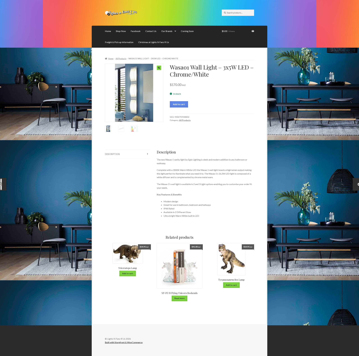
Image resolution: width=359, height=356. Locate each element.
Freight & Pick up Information (119, 42)
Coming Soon (187, 31)
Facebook (136, 31)
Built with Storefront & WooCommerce (123, 342)
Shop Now (121, 31)
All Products (121, 58)
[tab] (127, 154)
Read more (179, 298)
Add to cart (179, 104)
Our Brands (166, 31)
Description (112, 154)
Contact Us (150, 31)
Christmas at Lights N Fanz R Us (153, 42)
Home (108, 31)
